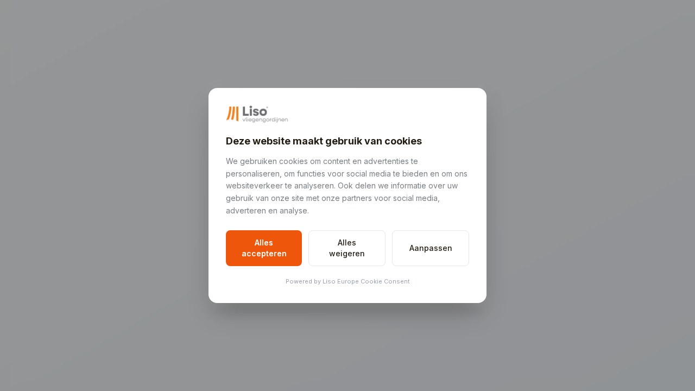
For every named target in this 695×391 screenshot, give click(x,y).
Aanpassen (430, 248)
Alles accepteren (264, 248)
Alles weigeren (347, 248)
